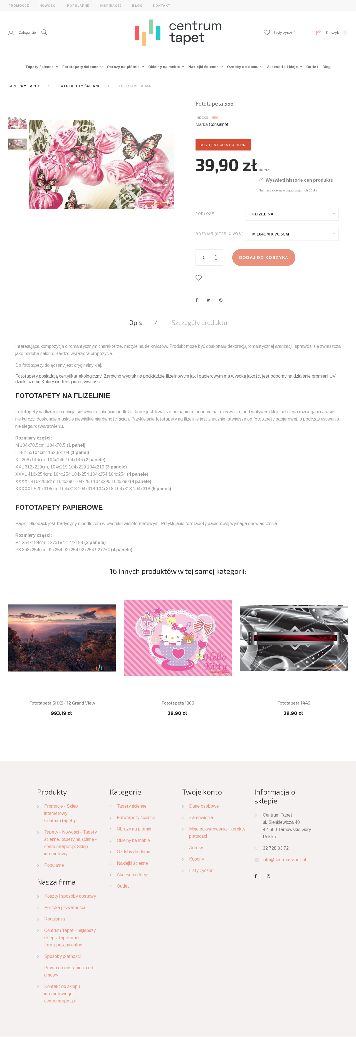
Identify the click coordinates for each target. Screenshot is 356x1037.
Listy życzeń (201, 870)
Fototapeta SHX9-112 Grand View (62, 702)
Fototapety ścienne (81, 67)
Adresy (196, 847)
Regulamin (54, 919)
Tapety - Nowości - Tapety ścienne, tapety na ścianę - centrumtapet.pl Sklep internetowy (70, 843)
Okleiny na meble (164, 67)
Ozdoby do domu (243, 67)
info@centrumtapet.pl (284, 859)
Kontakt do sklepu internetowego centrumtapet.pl (62, 993)
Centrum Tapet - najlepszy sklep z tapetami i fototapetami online (70, 937)
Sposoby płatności (62, 956)
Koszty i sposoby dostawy (70, 896)
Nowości (48, 5)
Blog (137, 5)
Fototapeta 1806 (178, 702)
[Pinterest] (220, 300)
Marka (202, 124)
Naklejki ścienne (204, 67)
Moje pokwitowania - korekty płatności (217, 833)
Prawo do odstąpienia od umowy (68, 971)
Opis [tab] (135, 322)
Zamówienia (201, 817)
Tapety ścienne (40, 67)
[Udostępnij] (197, 300)
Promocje (18, 5)
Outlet (312, 67)
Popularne (78, 5)
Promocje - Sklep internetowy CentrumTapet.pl (61, 813)
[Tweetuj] (208, 300)
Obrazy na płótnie (124, 67)
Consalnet (219, 124)
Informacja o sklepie (274, 796)
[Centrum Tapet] (178, 32)
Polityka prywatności (64, 907)
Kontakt (162, 5)
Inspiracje (111, 5)
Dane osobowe (204, 806)
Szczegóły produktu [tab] (199, 322)
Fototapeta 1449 (293, 702)
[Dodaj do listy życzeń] (200, 278)
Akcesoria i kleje (283, 67)
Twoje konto (202, 791)
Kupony (196, 859)
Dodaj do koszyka (263, 257)
